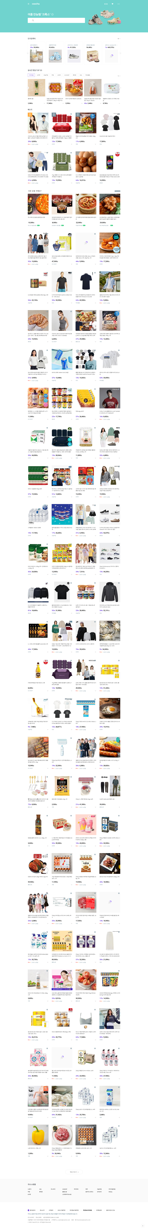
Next (120, 53)
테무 (87, 1189)
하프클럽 (87, 75)
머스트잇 (53, 1189)
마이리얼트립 (112, 1189)
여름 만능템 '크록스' (39, 14)
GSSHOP (64, 1189)
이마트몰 (31, 75)
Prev (27, 53)
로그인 (106, 4)
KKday (110, 1192)
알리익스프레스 (89, 1192)
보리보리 (99, 1192)
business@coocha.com (83, 1220)
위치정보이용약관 (74, 1210)
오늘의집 (46, 75)
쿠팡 (53, 75)
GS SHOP (66, 75)
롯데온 (74, 75)
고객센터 (51, 1210)
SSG (81, 75)
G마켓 (38, 75)
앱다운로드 (33, 1210)
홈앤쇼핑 (64, 1192)
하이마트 (76, 1189)
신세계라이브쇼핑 (66, 1194)
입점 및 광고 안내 (110, 1210)
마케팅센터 (99, 1210)
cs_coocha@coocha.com (63, 1220)
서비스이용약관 (61, 1210)
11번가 (59, 75)
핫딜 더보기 (73, 1172)
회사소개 (42, 1210)
